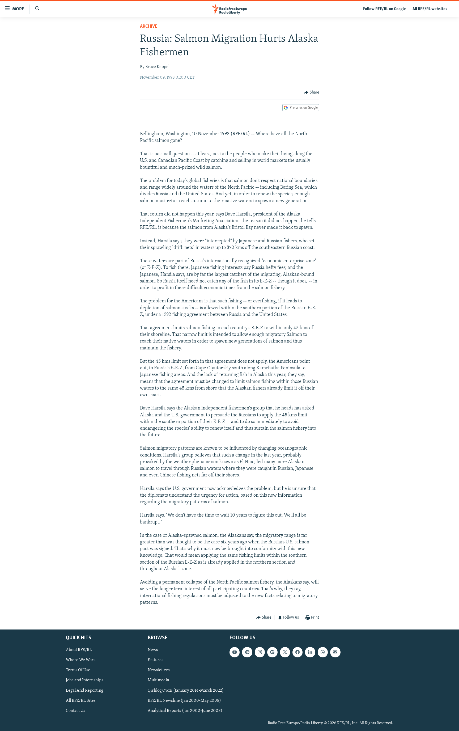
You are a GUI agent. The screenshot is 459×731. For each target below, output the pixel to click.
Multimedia (158, 680)
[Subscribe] (335, 652)
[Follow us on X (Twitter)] (285, 652)
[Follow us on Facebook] (297, 652)
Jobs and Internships (84, 680)
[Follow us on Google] (272, 652)
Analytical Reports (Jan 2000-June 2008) (185, 711)
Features (155, 660)
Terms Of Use (78, 670)
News (153, 650)
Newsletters (159, 670)
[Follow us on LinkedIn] (310, 652)
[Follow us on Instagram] (260, 652)
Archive (148, 26)
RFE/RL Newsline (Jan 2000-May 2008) (184, 701)
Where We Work (81, 660)
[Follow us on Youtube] (235, 652)
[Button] (311, 92)
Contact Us (75, 711)
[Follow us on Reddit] (247, 652)
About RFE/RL (79, 650)
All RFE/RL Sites (81, 701)
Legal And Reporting (84, 690)
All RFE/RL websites (430, 9)
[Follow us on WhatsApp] (323, 652)
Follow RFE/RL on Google (384, 9)
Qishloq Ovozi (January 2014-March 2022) (186, 690)
